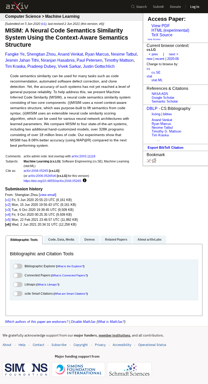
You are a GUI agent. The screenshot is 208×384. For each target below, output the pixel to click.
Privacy (100, 345)
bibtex (167, 114)
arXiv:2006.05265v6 (42, 175)
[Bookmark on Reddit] (154, 162)
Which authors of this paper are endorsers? (36, 322)
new (149, 59)
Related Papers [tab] (116, 239)
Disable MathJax (83, 322)
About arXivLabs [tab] (149, 239)
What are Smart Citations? (71, 293)
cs (148, 69)
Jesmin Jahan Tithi (22, 60)
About (7, 345)
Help (22, 345)
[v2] (8, 205)
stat (149, 76)
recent (159, 59)
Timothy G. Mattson (166, 131)
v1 (43, 23)
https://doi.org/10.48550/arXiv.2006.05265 (52, 180)
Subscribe (58, 345)
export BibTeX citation (165, 147)
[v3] (8, 210)
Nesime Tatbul (124, 54)
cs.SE (156, 72)
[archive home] (17, 7)
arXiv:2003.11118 (83, 156)
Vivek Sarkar (69, 66)
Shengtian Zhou (41, 54)
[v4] (8, 214)
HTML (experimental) (170, 30)
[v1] (8, 200)
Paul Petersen (89, 60)
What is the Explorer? (70, 266)
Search (141, 7)
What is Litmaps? (47, 284)
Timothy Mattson (119, 60)
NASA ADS (160, 94)
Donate (175, 7)
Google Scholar (163, 97)
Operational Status (152, 344)
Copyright (81, 345)
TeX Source (161, 35)
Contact (38, 345)
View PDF (160, 26)
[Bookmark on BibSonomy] (149, 162)
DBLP (152, 108)
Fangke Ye (15, 54)
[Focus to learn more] (83, 180)
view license (154, 39)
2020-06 (173, 59)
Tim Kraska (15, 66)
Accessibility (122, 345)
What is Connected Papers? (69, 275)
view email (47, 195)
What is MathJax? (111, 322)
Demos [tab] (89, 239)
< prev (153, 54)
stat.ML (157, 80)
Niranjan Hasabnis (58, 60)
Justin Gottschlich (99, 66)
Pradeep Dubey (41, 66)
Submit (158, 7)
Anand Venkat (70, 54)
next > (173, 54)
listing (156, 114)
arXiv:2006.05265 (36, 170)
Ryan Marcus (97, 54)
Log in (194, 7)
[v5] (8, 220)
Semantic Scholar (165, 101)
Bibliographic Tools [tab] (24, 240)
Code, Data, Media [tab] (61, 239)
